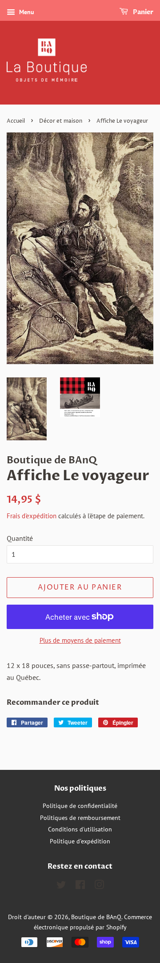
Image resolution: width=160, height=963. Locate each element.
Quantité (20, 538)
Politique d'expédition (80, 841)
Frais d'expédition (31, 516)
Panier (142, 12)
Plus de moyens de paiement (80, 640)
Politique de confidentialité (80, 806)
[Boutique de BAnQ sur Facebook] (80, 886)
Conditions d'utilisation (80, 829)
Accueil (16, 121)
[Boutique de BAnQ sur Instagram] (99, 886)
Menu (25, 12)
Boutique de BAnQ (96, 917)
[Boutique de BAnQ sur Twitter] (61, 886)
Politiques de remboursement (80, 818)
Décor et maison (60, 121)
